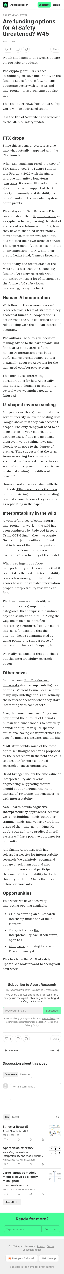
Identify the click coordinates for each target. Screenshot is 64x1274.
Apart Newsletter (15, 15)
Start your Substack (23, 1258)
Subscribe (44, 4)
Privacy (41, 1246)
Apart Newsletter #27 (18, 1148)
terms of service (48, 241)
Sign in (57, 4)
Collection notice (32, 1249)
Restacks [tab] (25, 1074)
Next (52, 1050)
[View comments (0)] (18, 49)
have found (11, 718)
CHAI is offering (21, 914)
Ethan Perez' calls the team (36, 489)
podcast (31, 63)
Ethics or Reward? (16, 1126)
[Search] (57, 1117)
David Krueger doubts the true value (30, 774)
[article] (32, 1133)
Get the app (49, 1258)
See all (9, 1202)
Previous (13, 1050)
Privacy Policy (32, 1025)
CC (18, 1135)
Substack (15, 1266)
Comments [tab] (11, 1074)
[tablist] (17, 1074)
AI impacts (17, 946)
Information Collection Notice (38, 1021)
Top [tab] (7, 1117)
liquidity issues (44, 216)
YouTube (14, 63)
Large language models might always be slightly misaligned (20, 1177)
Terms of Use (48, 1018)
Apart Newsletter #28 (15, 1185)
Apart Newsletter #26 (15, 1131)
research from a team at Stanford (27, 310)
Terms (50, 1246)
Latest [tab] (15, 1117)
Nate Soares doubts (18, 807)
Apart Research (26, 1160)
